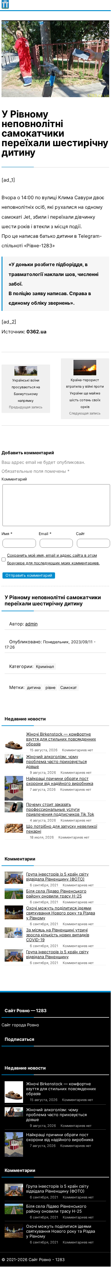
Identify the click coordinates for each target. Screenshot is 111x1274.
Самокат (68, 687)
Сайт (80, 533)
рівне (50, 687)
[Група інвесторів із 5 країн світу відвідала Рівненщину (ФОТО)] (14, 878)
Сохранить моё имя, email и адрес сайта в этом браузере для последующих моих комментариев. (53, 559)
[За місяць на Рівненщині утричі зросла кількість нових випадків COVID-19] (14, 932)
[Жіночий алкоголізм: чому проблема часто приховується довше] (14, 758)
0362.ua (36, 332)
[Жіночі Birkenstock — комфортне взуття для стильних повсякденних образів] (14, 742)
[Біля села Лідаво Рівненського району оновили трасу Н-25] (14, 894)
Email (45, 533)
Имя (7, 533)
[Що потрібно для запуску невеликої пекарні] (14, 828)
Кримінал (45, 666)
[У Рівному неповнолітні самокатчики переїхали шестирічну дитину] (55, 58)
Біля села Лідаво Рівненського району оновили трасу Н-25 (56, 893)
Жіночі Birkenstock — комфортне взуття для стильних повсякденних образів (61, 739)
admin (31, 623)
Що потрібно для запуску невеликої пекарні (61, 829)
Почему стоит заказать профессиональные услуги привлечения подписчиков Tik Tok (60, 809)
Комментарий (14, 479)
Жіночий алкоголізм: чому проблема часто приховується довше (56, 761)
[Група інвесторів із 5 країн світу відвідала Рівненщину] (14, 955)
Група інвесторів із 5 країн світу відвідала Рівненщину (57, 954)
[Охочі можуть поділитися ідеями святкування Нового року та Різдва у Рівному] (14, 912)
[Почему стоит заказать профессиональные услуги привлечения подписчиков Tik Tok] (14, 807)
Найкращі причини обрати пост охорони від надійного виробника (59, 781)
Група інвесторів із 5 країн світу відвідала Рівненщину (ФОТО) (57, 876)
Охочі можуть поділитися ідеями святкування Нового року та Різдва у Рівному (60, 912)
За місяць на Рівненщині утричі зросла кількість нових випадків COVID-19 (57, 934)
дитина (34, 687)
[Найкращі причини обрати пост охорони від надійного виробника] (14, 788)
